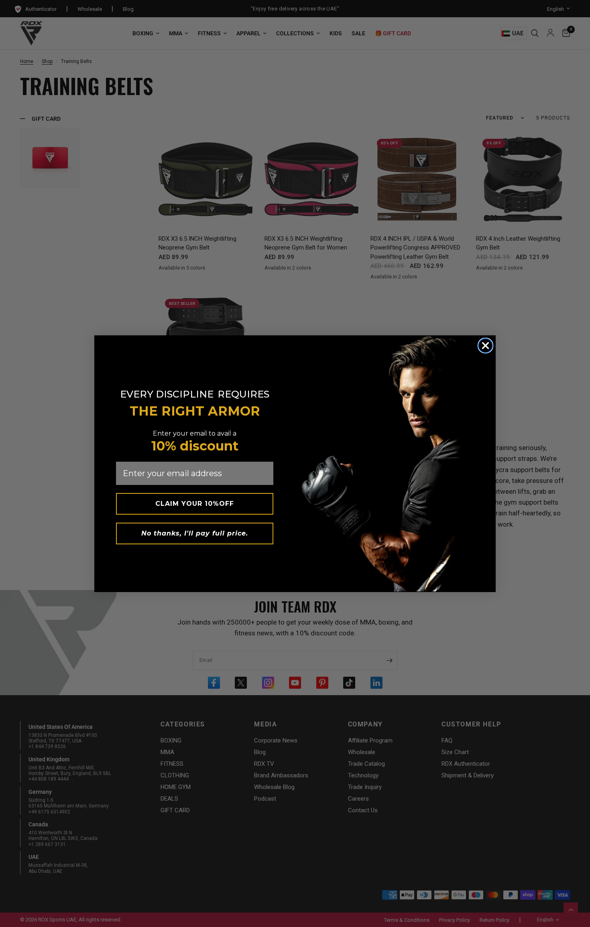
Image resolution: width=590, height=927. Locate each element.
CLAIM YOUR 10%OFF (194, 503)
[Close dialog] (485, 346)
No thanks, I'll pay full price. (194, 533)
